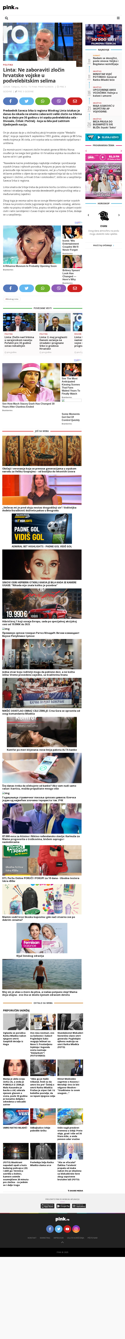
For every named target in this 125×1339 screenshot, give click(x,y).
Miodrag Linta (11, 299)
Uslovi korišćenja (75, 1238)
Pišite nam (92, 1238)
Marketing (45, 1238)
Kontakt (32, 1238)
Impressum (59, 1238)
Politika (8, 64)
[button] (6, 327)
